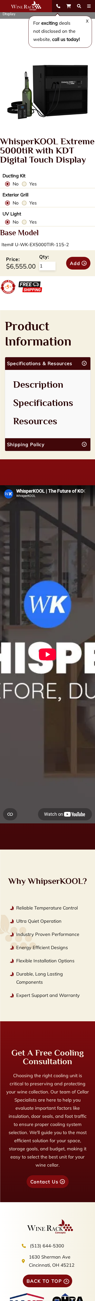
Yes (33, 184)
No (15, 184)
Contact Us (44, 1182)
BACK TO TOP (44, 1281)
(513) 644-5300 (47, 1246)
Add (75, 263)
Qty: (44, 257)
